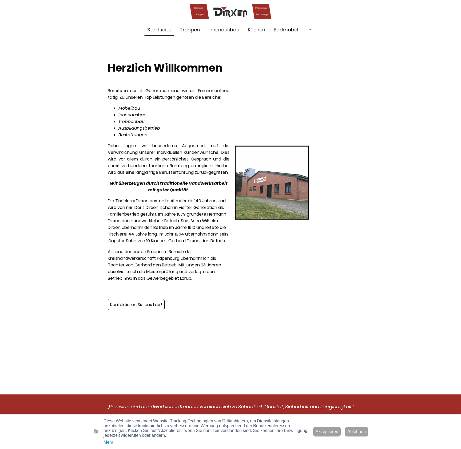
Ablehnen (356, 431)
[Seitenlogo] (231, 11)
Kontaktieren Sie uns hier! (136, 305)
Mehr (108, 442)
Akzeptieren (327, 431)
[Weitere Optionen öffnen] (309, 29)
